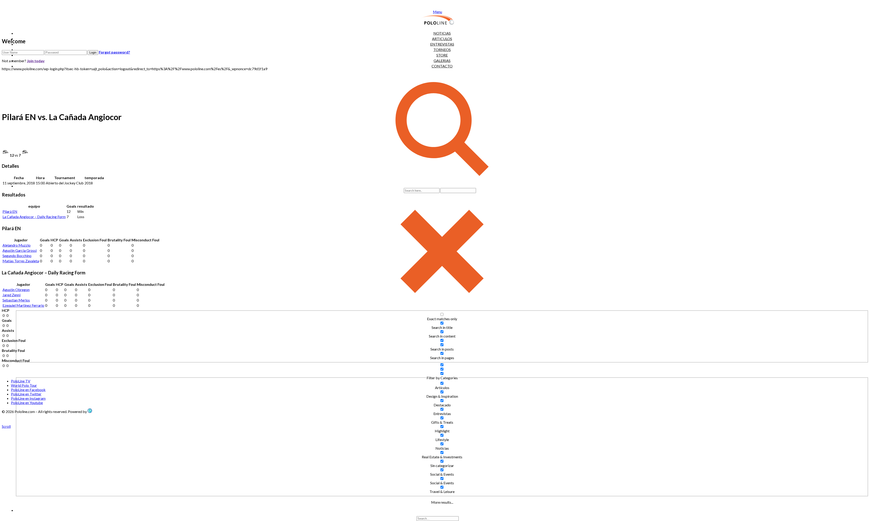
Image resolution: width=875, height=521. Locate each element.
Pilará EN (10, 211)
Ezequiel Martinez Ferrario (23, 305)
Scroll (6, 426)
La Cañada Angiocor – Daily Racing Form (34, 216)
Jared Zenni (12, 295)
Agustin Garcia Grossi (20, 250)
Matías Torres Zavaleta (21, 261)
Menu (437, 12)
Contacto (442, 66)
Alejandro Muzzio (17, 245)
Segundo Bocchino (17, 255)
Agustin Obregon (16, 289)
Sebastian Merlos (16, 300)
